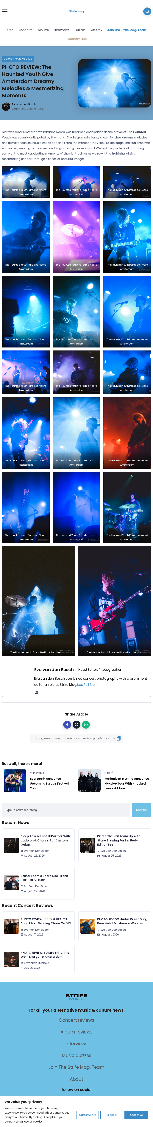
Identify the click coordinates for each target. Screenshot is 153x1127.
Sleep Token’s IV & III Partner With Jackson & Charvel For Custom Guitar (45, 840)
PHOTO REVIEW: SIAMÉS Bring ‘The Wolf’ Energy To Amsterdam (45, 954)
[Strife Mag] (76, 997)
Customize (86, 1115)
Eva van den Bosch (24, 104)
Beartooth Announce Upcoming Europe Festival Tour (49, 783)
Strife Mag (76, 11)
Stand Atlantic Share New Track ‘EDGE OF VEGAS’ (44, 878)
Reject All (112, 1115)
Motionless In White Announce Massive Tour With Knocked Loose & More (126, 783)
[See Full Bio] (97, 685)
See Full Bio (86, 684)
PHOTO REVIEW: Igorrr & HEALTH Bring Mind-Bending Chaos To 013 (46, 921)
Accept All (136, 1115)
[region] (76, 1111)
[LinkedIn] (36, 692)
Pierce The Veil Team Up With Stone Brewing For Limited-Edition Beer (118, 840)
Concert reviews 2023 (18, 58)
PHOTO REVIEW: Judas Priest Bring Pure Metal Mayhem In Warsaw (122, 921)
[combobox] (66, 810)
